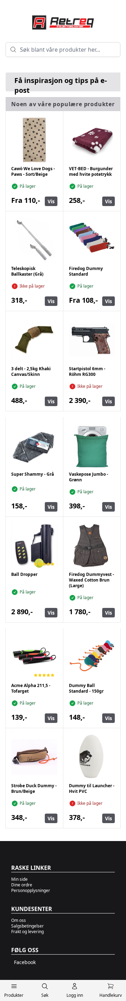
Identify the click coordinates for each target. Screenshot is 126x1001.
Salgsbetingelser (27, 926)
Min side (19, 879)
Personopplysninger (30, 890)
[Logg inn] (74, 988)
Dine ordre (21, 885)
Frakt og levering (27, 932)
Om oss (18, 920)
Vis (51, 201)
